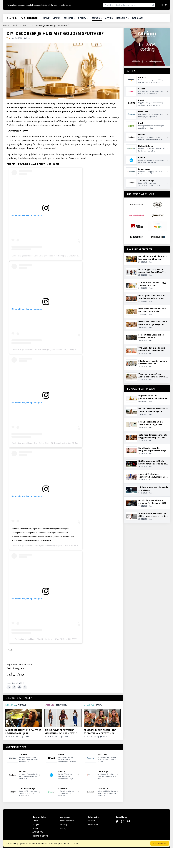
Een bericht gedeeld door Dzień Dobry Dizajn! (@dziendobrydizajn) (40, 443)
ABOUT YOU (38, 832)
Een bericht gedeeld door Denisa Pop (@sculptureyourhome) (37, 256)
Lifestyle (121, 18)
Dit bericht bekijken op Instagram (26, 215)
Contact (91, 820)
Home (46, 18)
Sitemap (63, 824)
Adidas (35, 820)
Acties (109, 18)
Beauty (82, 18)
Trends (96, 18)
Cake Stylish (39, 545)
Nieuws (57, 18)
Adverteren (93, 824)
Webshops (138, 18)
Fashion (68, 18)
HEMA (35, 828)
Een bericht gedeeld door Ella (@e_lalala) (32, 639)
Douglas (36, 824)
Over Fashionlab (67, 820)
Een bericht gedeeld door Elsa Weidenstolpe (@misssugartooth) (38, 349)
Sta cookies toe (160, 843)
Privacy (63, 828)
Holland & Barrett (40, 836)
